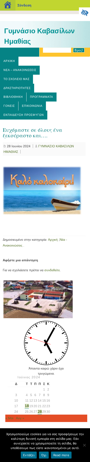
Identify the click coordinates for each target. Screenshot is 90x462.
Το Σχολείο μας (16, 79)
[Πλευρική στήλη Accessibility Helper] (84, 12)
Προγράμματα (41, 97)
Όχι (43, 455)
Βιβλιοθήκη (13, 97)
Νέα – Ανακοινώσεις (19, 70)
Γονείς (9, 106)
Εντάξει (28, 455)
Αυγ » (20, 418)
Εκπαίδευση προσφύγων (23, 115)
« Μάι (9, 418)
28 (40, 412)
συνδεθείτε (52, 270)
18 (27, 406)
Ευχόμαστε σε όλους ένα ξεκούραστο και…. (32, 132)
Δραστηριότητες (17, 88)
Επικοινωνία (32, 106)
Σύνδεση (24, 5)
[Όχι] (84, 445)
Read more (61, 455)
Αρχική (9, 61)
